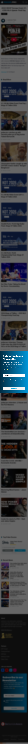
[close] (26, 353)
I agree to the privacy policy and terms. (13, 381)
